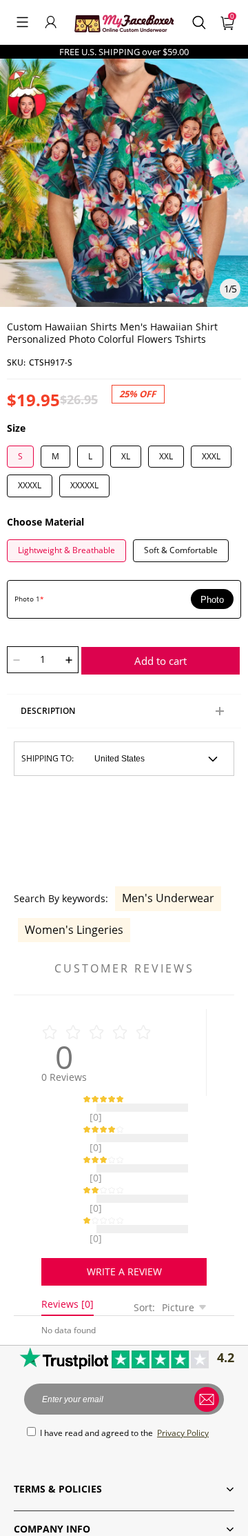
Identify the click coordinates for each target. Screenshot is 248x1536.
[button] (22, 22)
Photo (212, 600)
